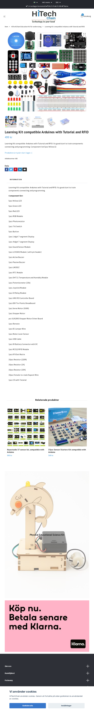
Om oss (8, 666)
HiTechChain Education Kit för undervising (26, 26)
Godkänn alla (27, 706)
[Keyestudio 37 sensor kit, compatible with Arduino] (26, 427)
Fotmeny (9, 680)
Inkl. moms (46, 2)
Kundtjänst (10, 673)
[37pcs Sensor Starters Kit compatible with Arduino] (67, 427)
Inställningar (66, 706)
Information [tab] (16, 179)
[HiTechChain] (43, 16)
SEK (57, 2)
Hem (6, 26)
